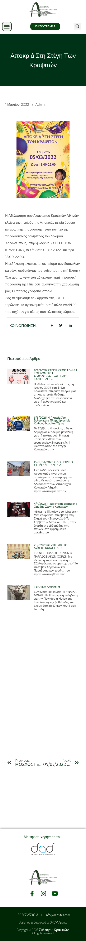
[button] (7, 26)
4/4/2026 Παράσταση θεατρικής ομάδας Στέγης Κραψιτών (55, 505)
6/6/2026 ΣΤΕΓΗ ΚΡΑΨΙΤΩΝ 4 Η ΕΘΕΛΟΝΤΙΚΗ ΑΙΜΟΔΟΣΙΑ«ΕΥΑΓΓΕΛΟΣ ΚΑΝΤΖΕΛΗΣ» (56, 374)
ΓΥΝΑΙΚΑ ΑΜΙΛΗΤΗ (47, 587)
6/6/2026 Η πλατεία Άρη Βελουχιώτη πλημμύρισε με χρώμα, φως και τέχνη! (52, 420)
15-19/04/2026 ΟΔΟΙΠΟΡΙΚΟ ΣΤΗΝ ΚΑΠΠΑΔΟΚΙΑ (53, 463)
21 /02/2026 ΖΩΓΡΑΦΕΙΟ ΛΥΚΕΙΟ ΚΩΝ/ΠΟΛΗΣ (50, 546)
